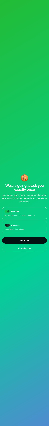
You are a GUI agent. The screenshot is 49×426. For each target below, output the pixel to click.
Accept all (24, 240)
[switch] (7, 225)
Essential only (24, 248)
